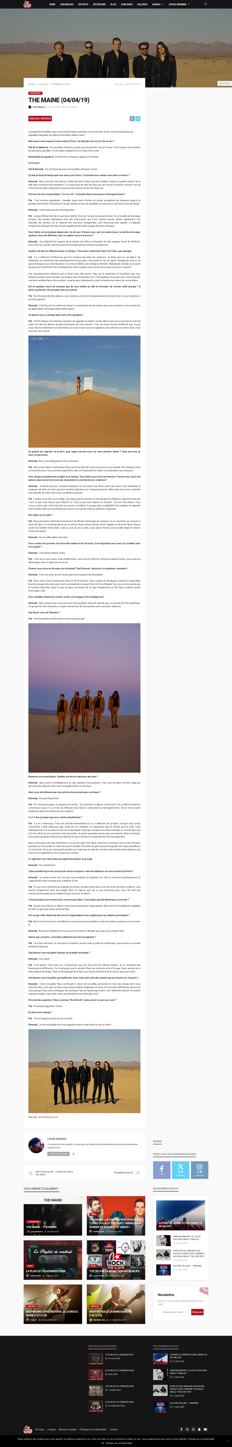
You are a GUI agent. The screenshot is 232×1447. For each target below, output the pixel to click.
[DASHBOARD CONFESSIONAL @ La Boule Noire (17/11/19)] (53, 1304)
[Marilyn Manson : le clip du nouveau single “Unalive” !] (163, 1240)
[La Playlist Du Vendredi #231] (95, 1406)
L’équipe (52, 1429)
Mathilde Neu (99, 1320)
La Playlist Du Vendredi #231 (119, 1402)
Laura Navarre (39, 107)
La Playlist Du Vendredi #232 (119, 1386)
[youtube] (205, 1429)
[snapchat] (199, 1429)
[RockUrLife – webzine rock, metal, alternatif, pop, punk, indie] (28, 1429)
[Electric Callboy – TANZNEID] (163, 1269)
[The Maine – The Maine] (53, 1216)
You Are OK (67, 194)
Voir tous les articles (58, 1154)
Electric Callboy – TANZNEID (187, 1266)
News (52, 4)
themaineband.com (48, 1117)
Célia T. (33, 1320)
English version (40, 118)
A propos (39, 1429)
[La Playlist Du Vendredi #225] (95, 1374)
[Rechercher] (205, 4)
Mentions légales (68, 1429)
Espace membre (177, 4)
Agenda (156, 4)
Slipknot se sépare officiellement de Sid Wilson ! (180, 1225)
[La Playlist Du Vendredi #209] (53, 1260)
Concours (127, 4)
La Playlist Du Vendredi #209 (45, 1271)
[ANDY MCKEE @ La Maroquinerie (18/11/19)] (116, 1304)
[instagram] (193, 1429)
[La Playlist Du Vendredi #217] (95, 1358)
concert (98, 141)
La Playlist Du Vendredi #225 (119, 1370)
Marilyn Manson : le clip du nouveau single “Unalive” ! (187, 1237)
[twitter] (73, 1154)
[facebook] (181, 1429)
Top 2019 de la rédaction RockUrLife (114, 1271)
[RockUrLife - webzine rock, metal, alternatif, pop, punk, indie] (27, 4)
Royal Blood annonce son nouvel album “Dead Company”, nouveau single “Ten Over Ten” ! (189, 1253)
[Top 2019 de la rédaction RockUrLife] (116, 1260)
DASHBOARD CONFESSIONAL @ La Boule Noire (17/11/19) (52, 1313)
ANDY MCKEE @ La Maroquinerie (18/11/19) (110, 1313)
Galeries (142, 4)
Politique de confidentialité (93, 1429)
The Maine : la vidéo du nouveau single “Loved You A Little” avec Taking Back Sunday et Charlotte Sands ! (116, 1223)
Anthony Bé (98, 1232)
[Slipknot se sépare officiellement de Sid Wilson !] (180, 1215)
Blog (113, 4)
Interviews (99, 4)
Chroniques (67, 4)
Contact (114, 1429)
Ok (102, 1443)
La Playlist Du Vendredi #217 (119, 1354)
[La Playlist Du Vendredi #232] (95, 1390)
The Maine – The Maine (41, 1227)
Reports (83, 4)
